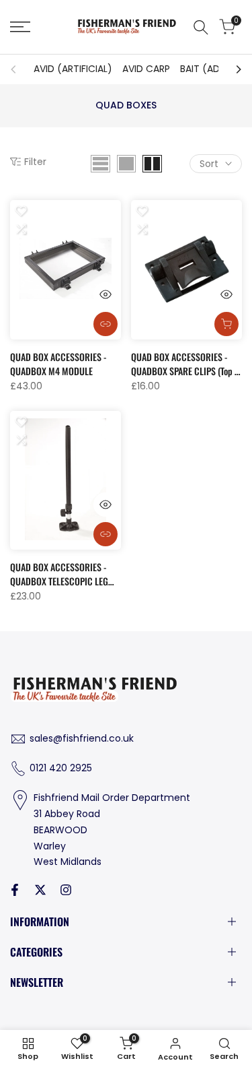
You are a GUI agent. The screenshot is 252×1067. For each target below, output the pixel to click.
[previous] (17, 69)
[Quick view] (105, 294)
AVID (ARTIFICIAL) (73, 68)
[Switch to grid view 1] (126, 163)
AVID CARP (146, 68)
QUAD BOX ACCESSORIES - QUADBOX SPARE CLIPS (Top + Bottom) (185, 364)
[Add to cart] (226, 324)
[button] (20, 210)
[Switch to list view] (100, 163)
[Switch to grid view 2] (152, 163)
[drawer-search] (201, 27)
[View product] (105, 324)
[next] (234, 69)
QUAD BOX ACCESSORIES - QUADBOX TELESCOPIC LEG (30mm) (59, 574)
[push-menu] (20, 26)
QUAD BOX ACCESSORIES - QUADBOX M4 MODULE (58, 364)
